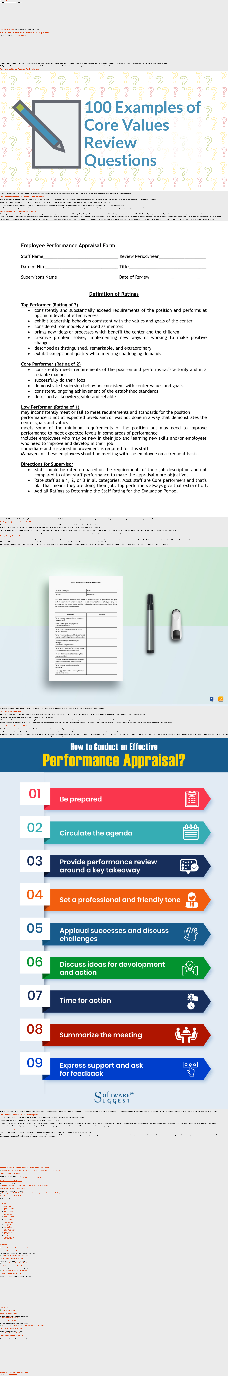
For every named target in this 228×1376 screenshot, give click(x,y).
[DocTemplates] (4, 0)
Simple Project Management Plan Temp (12, 1335)
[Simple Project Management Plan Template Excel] (13, 1332)
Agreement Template (9, 1208)
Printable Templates (9, 1230)
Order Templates (8, 1227)
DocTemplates (13, 1374)
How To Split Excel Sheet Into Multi (11, 1273)
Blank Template (8, 1210)
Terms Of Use (24, 1372)
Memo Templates (8, 1226)
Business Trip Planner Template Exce (11, 1258)
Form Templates (8, 1219)
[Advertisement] (53, 15)
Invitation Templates (9, 1221)
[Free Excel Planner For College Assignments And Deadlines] (16, 1247)
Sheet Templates (8, 1234)
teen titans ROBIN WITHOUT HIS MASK (12, 1188)
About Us (2, 1372)
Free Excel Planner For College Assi (11, 1251)
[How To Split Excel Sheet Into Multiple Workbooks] (13, 1270)
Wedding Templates (9, 1237)
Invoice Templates (8, 1222)
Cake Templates (8, 1213)
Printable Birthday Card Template (10, 1320)
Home (1, 29)
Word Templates (8, 1238)
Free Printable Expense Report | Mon (11, 1328)
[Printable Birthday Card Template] (9, 1317)
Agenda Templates (8, 1206)
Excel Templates (8, 1218)
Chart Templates (8, 1214)
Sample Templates (9, 29)
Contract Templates (9, 1216)
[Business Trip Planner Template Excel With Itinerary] (14, 1255)
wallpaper (6, 1235)
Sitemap (19, 1372)
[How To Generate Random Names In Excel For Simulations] (16, 1263)
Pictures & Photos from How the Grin (11, 1173)
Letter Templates (8, 1224)
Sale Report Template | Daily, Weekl (11, 1181)
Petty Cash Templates (9, 1229)
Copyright (13, 1372)
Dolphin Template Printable (8, 1313)
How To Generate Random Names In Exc (12, 1266)
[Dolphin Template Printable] (7, 1310)
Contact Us (8, 1372)
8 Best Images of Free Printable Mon (11, 1196)
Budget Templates (8, 1211)
